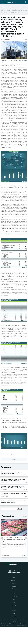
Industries (14, 594)
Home (14, 577)
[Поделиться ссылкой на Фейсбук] (7, 454)
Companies (14, 596)
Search (14, 589)
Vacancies (14, 586)
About (14, 610)
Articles (4, 521)
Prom (12, 2)
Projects (14, 602)
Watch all (24, 516)
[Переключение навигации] (3, 2)
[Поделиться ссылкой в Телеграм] (3, 454)
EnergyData (14, 580)
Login (14, 613)
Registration (14, 616)
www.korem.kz (20, 234)
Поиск (19, 508)
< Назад (14, 459)
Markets (14, 599)
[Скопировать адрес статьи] (12, 454)
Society (14, 605)
